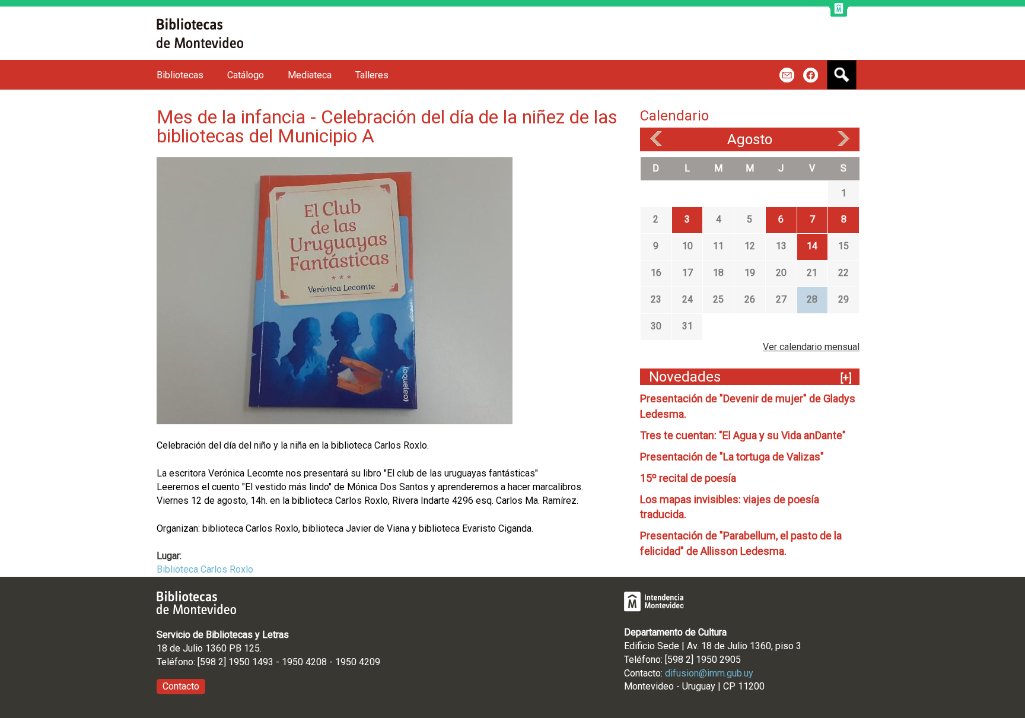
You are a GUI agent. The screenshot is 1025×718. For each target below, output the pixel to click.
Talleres (372, 75)
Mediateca (310, 75)
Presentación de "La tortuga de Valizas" (732, 456)
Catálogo (245, 75)
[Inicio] (200, 33)
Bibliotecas (180, 75)
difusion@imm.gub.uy (709, 673)
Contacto (181, 686)
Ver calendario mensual (811, 346)
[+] (846, 377)
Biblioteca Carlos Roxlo (205, 569)
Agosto (749, 139)
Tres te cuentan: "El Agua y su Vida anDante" (743, 435)
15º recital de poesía (688, 478)
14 (812, 246)
